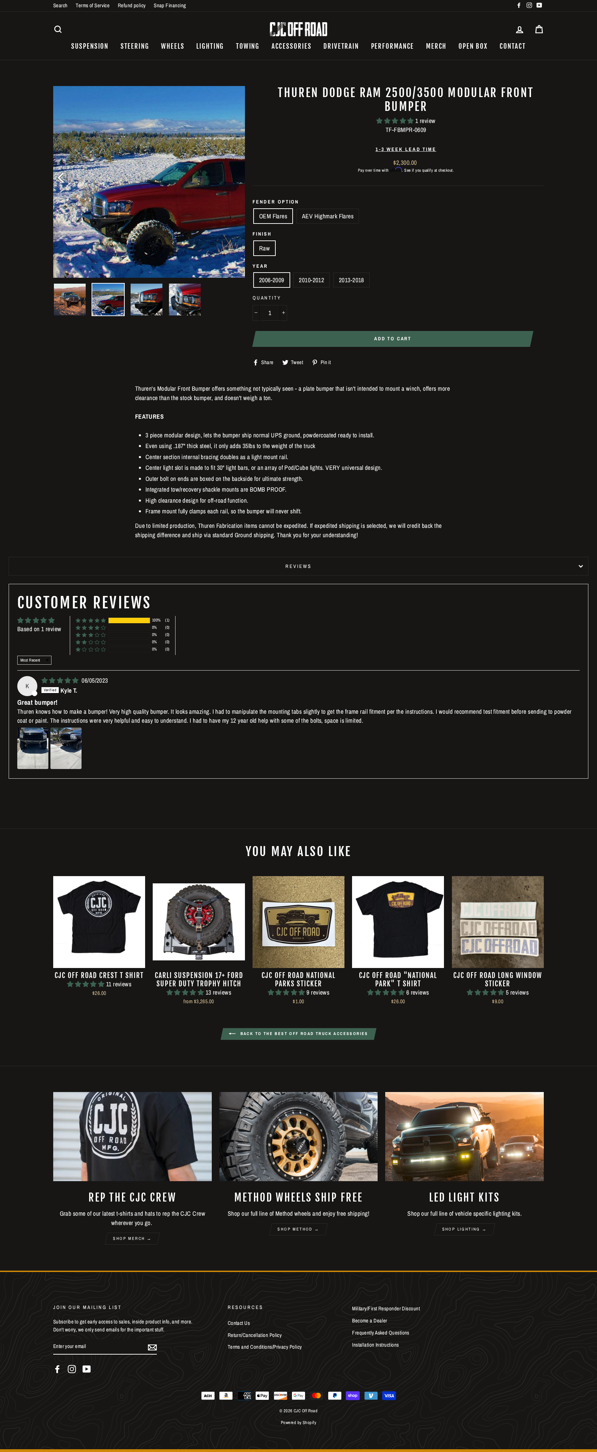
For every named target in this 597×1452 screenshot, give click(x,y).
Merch (436, 46)
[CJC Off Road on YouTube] (87, 1369)
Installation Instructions (375, 1344)
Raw (264, 248)
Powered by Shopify (298, 1422)
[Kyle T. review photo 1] (32, 748)
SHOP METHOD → (298, 1229)
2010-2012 (311, 280)
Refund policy (132, 5)
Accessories (292, 46)
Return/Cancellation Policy (255, 1335)
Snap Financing (170, 5)
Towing (247, 46)
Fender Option (276, 201)
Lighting (210, 46)
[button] (395, 120)
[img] (60, 680)
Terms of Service (93, 5)
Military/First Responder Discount (386, 1308)
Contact (512, 46)
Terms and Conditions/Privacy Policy (265, 1346)
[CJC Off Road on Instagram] (72, 1369)
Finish (262, 233)
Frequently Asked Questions (380, 1332)
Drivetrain (341, 46)
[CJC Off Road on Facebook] (57, 1369)
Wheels (172, 46)
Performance (392, 46)
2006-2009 (271, 280)
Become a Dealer (369, 1320)
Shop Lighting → (464, 1229)
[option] (149, 182)
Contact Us (239, 1323)
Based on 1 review (39, 629)
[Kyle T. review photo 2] (66, 748)
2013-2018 (351, 280)
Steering (135, 46)
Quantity (267, 297)
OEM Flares (273, 216)
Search (60, 5)
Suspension (89, 46)
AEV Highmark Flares (328, 216)
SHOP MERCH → (132, 1238)
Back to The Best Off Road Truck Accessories (303, 1033)
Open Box (473, 46)
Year (260, 266)
